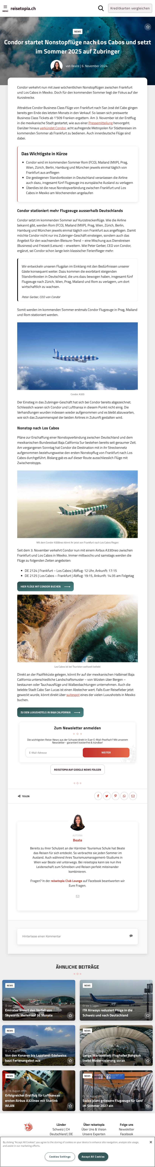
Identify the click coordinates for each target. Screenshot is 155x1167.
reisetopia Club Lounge (66, 880)
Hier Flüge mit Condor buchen (41, 586)
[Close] (151, 1142)
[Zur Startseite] (28, 1130)
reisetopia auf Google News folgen (77, 770)
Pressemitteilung (100, 122)
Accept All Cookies (93, 1157)
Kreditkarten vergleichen (130, 8)
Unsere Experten (93, 1134)
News (77, 31)
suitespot (73, 694)
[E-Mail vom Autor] (77, 896)
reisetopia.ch (23, 8)
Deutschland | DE (61, 1134)
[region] (77, 1152)
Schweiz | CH (61, 1129)
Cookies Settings (60, 1157)
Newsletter (126, 1129)
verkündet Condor (53, 128)
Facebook (126, 1134)
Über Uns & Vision (93, 1129)
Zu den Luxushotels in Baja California (46, 712)
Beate (75, 65)
